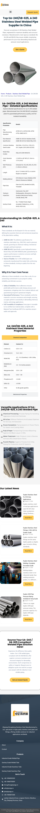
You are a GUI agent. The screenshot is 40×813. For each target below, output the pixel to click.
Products (8, 94)
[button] (10, 11)
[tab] (20, 337)
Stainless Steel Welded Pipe (21, 94)
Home (3, 94)
